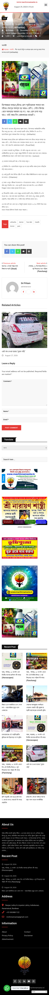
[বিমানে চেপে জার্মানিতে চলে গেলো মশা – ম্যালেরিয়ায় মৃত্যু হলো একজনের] (12, 693)
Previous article (9, 263)
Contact (27, 932)
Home (6, 49)
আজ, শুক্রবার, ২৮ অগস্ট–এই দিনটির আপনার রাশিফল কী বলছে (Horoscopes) (36, 737)
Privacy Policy (7, 936)
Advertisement (7, 939)
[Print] (26, 121)
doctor (21, 222)
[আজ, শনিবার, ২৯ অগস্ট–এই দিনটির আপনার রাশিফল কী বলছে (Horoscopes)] (12, 661)
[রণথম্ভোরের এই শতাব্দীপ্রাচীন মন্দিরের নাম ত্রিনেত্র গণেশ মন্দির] (12, 723)
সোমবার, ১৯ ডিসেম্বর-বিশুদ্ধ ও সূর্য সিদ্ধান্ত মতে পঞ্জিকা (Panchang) (37, 268)
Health (37, 222)
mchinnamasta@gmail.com (17, 917)
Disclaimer (28, 936)
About (4, 932)
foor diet (29, 222)
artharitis (13, 222)
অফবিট (4, 45)
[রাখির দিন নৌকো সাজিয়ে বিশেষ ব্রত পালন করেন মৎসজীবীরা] (36, 786)
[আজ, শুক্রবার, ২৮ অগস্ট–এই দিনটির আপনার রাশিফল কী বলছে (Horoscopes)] (36, 723)
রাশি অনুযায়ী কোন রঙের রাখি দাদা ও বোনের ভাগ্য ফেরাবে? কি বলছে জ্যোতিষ (12, 800)
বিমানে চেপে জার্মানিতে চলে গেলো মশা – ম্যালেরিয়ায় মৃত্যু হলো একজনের (12, 707)
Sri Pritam (25, 283)
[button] (46, 5)
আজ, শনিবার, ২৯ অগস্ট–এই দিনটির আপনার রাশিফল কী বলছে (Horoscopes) (11, 675)
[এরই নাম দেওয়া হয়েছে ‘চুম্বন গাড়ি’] (36, 753)
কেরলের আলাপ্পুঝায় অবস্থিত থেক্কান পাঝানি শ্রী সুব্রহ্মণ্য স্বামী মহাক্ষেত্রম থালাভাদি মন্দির (35, 707)
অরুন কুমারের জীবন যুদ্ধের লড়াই (13, 351)
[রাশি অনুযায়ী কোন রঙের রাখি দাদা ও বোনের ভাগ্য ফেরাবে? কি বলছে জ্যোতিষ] (12, 786)
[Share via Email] (20, 121)
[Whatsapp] (15, 121)
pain (18, 226)
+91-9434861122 (12, 912)
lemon (12, 226)
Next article (41, 263)
